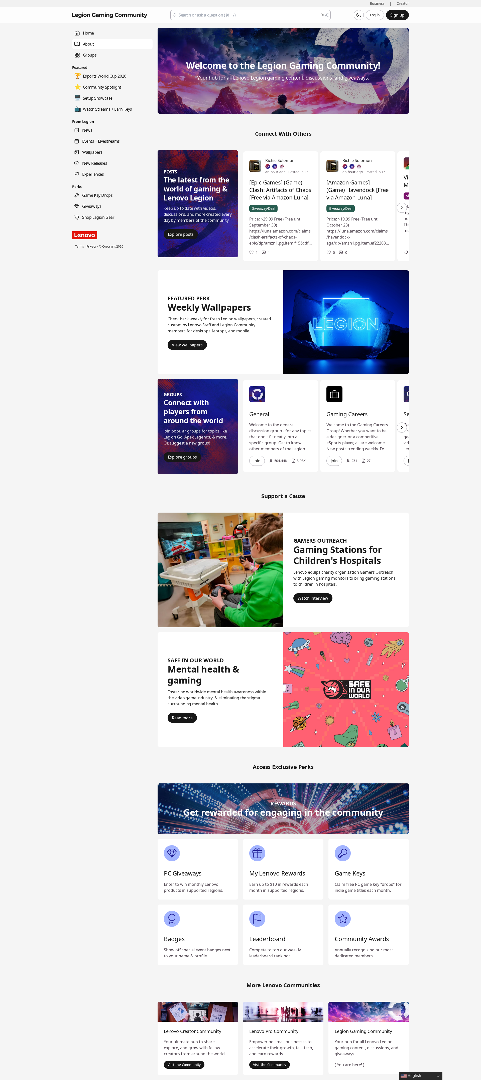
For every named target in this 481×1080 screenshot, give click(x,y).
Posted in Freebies (300, 171)
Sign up (397, 15)
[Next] (402, 208)
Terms (79, 246)
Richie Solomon (280, 160)
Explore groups (182, 457)
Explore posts (181, 234)
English (414, 1075)
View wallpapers (187, 345)
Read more (182, 718)
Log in (375, 15)
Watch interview (313, 598)
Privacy (91, 246)
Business (377, 3)
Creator (403, 3)
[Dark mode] (359, 15)
